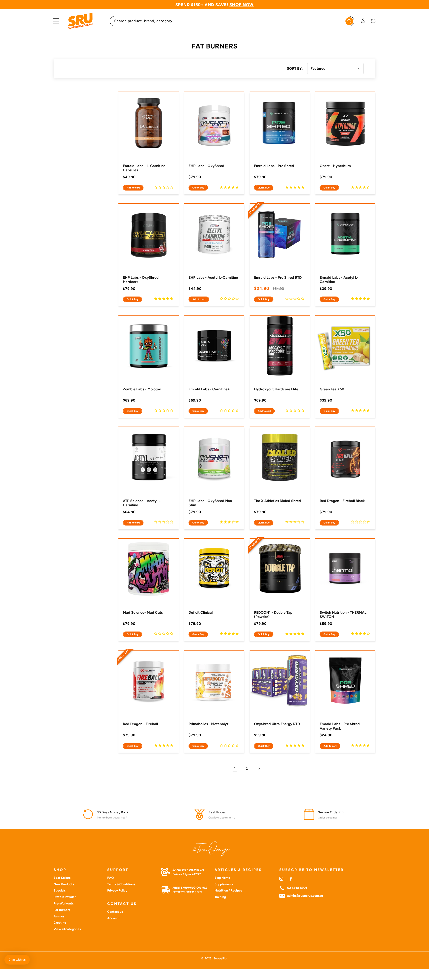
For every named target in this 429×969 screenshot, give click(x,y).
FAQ (110, 878)
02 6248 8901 (297, 888)
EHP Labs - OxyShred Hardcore (141, 279)
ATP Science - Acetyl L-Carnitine (142, 503)
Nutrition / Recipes (228, 890)
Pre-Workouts (64, 903)
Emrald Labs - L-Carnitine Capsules (144, 168)
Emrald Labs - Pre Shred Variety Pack (340, 726)
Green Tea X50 (332, 389)
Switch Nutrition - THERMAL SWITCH (343, 614)
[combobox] (232, 21)
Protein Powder (65, 897)
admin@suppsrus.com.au (305, 896)
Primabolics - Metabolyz (209, 724)
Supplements (223, 884)
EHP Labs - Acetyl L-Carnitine (213, 277)
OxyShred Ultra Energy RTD (277, 724)
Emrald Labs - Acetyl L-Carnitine (339, 279)
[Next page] (259, 769)
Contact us (115, 912)
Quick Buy (198, 187)
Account (113, 918)
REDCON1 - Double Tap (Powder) (273, 614)
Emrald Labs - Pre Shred (274, 166)
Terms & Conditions (121, 884)
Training (220, 897)
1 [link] (235, 768)
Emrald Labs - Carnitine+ (209, 389)
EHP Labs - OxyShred (206, 166)
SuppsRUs (220, 958)
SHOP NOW (241, 4)
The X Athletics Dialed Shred (277, 501)
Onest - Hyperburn (335, 166)
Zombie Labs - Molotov (142, 389)
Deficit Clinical (201, 612)
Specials (60, 890)
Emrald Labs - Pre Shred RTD (278, 277)
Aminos (59, 916)
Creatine (60, 923)
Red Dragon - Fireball (140, 724)
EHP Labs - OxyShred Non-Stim (211, 503)
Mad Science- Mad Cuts (143, 612)
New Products (64, 884)
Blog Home (222, 878)
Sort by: (295, 68)
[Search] (349, 21)
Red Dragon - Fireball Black (342, 501)
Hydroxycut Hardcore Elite (276, 389)
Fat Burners (62, 910)
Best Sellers (62, 878)
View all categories (67, 929)
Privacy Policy (117, 890)
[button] (56, 21)
